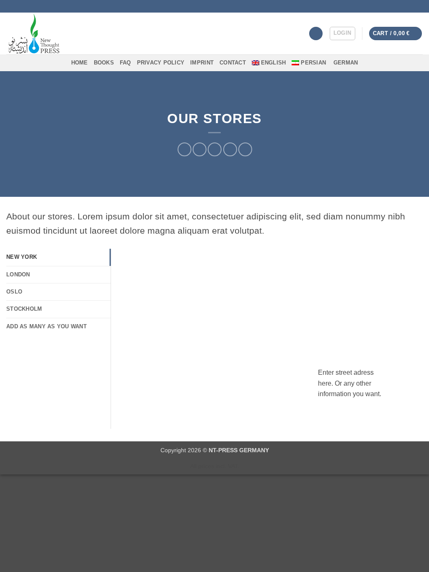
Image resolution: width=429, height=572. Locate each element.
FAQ (125, 62)
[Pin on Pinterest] (230, 150)
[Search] (316, 34)
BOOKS (104, 62)
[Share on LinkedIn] (245, 150)
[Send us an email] (418, 6)
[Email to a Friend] (215, 150)
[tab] (58, 257)
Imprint (202, 62)
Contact (233, 62)
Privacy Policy (161, 62)
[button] (342, 33)
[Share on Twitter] (200, 150)
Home (79, 62)
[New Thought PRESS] (66, 33)
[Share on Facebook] (184, 150)
